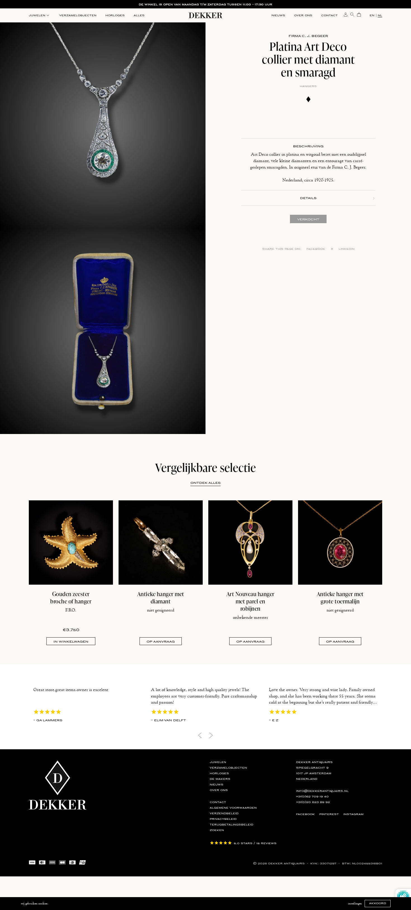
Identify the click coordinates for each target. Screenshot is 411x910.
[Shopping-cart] (359, 14)
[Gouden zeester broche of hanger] (71, 542)
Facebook (315, 249)
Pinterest (329, 814)
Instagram (353, 814)
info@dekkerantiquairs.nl (322, 791)
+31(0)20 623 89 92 (313, 802)
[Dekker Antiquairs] (205, 16)
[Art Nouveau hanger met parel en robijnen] (250, 542)
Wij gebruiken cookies (34, 903)
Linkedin (347, 249)
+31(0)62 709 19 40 (312, 796)
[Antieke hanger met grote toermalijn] (340, 542)
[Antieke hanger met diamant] (161, 542)
